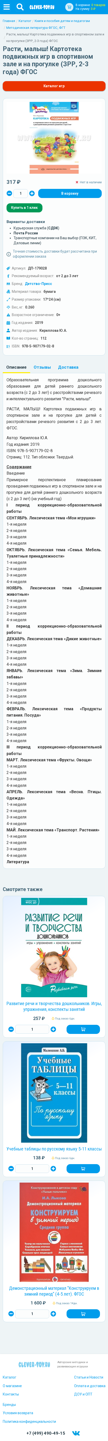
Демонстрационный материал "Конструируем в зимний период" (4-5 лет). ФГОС (54, 1291)
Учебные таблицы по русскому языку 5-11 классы (54, 1148)
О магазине (12, 1386)
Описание (16, 367)
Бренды (9, 1405)
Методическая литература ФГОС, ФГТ (35, 28)
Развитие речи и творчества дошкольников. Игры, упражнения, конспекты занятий (54, 1006)
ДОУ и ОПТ (83, 1394)
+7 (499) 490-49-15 (45, 1433)
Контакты (11, 1394)
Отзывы (42, 367)
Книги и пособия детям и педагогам (62, 21)
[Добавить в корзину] (83, 1029)
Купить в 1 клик (24, 208)
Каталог (25, 21)
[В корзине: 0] (69, 193)
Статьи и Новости (88, 1377)
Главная (9, 21)
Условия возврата (18, 1413)
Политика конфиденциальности (29, 1422)
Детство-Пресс (38, 284)
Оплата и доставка (89, 1386)
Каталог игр (54, 86)
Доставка (68, 367)
